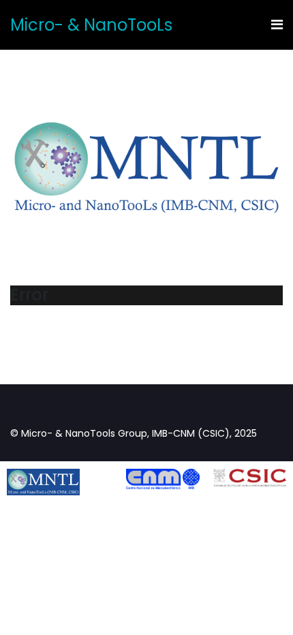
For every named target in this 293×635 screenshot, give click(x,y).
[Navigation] (277, 25)
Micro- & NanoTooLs (91, 25)
